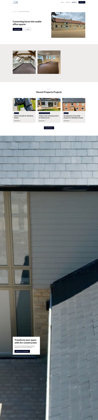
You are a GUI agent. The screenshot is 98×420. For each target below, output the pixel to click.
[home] (15, 2)
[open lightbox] (24, 62)
